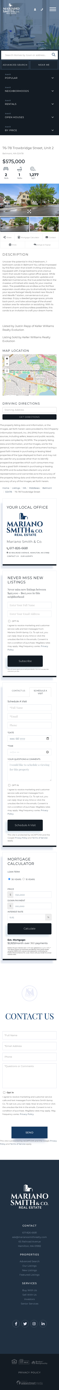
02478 (8, 491)
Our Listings (29, 1265)
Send (29, 1132)
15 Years (30, 879)
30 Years (16, 879)
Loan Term (14, 872)
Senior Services (29, 1303)
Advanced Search (15, 65)
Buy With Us (29, 1290)
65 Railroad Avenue (29, 1243)
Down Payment (16, 900)
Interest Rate (15, 911)
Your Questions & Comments (24, 759)
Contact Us (13, 556)
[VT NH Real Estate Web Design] (30, 1383)
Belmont (47, 488)
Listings (16, 488)
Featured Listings (29, 1274)
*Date (11, 732)
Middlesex (34, 488)
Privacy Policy (21, 838)
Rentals (11, 104)
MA (24, 488)
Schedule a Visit (40, 692)
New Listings (29, 1270)
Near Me (44, 65)
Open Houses (14, 117)
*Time (10, 746)
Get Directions (29, 417)
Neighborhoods (17, 90)
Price (11, 889)
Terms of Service (40, 838)
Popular (11, 77)
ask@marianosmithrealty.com (29, 1237)
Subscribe (25, 661)
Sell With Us (29, 1294)
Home (5, 488)
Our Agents (27, 556)
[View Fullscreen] (6, 370)
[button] (53, 55)
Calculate (30, 928)
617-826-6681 (18, 548)
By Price (11, 130)
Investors (29, 1299)
